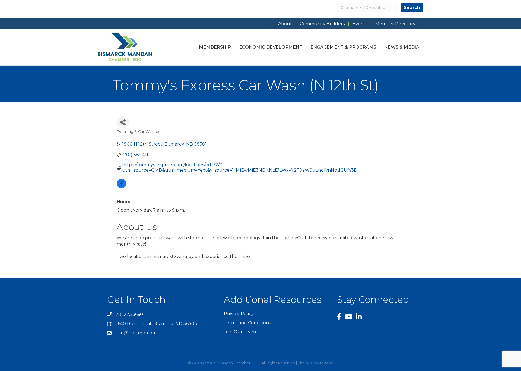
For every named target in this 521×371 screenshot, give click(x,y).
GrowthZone (322, 363)
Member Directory (395, 24)
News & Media (401, 47)
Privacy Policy (239, 313)
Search (412, 7)
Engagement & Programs (343, 47)
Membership (215, 47)
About (285, 24)
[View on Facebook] (121, 186)
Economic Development (270, 47)
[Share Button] (123, 122)
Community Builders (322, 24)
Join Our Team (240, 331)
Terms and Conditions (247, 322)
